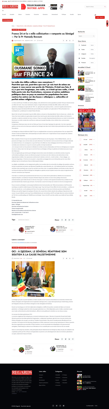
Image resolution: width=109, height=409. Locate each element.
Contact (40, 377)
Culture (20, 14)
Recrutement (42, 380)
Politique (64, 14)
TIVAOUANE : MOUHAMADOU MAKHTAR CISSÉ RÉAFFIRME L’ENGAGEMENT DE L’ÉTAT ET (28, 1)
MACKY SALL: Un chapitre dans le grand (61, 227)
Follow (92, 49)
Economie (36, 14)
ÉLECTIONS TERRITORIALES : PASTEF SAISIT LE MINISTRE (29, 347)
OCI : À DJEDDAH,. (87, 383)
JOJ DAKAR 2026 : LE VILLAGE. (90, 73)
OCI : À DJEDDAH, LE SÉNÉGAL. (90, 81)
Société (72, 14)
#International (32, 247)
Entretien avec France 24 (23, 219)
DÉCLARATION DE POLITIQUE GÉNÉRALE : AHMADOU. (89, 99)
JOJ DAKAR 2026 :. (87, 377)
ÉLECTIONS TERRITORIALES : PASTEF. (89, 388)
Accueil (4, 14)
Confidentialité (89, 406)
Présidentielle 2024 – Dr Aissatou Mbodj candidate (30, 228)
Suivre (92, 45)
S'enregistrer (92, 58)
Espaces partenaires (43, 382)
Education (45, 14)
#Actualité (23, 247)
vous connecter (20, 242)
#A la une (15, 29)
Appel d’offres (42, 385)
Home (13, 26)
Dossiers (28, 14)
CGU (96, 406)
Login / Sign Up (100, 17)
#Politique (22, 29)
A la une (87, 71)
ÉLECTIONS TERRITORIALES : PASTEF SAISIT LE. (89, 90)
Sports (79, 14)
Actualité (12, 14)
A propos (41, 375)
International (55, 14)
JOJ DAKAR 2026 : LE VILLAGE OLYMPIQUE (61, 346)
